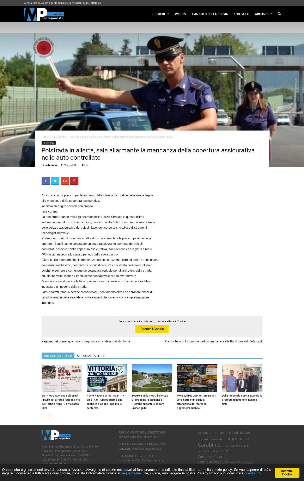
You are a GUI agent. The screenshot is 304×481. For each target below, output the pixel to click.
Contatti (241, 14)
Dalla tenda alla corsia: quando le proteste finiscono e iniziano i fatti (242, 399)
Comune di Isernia (212, 456)
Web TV (180, 14)
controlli (235, 462)
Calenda (217, 439)
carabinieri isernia (237, 445)
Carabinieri (211, 445)
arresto (214, 433)
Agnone (203, 433)
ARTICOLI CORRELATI (58, 355)
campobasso (237, 438)
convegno (248, 462)
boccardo (203, 439)
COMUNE (226, 451)
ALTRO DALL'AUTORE (91, 355)
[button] (279, 14)
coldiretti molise (208, 451)
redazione (51, 164)
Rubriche (159, 14)
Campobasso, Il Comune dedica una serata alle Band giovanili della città (213, 341)
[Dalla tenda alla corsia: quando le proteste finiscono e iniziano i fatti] (242, 378)
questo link (252, 473)
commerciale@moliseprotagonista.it (141, 460)
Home (45, 137)
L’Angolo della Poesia (210, 14)
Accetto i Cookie (152, 329)
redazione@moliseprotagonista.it (140, 448)
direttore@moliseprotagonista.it (138, 436)
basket (245, 433)
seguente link (131, 473)
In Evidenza (59, 137)
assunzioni (229, 432)
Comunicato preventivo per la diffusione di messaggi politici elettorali (62, 2)
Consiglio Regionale (213, 462)
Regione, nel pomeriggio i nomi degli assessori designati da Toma (86, 341)
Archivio (262, 14)
